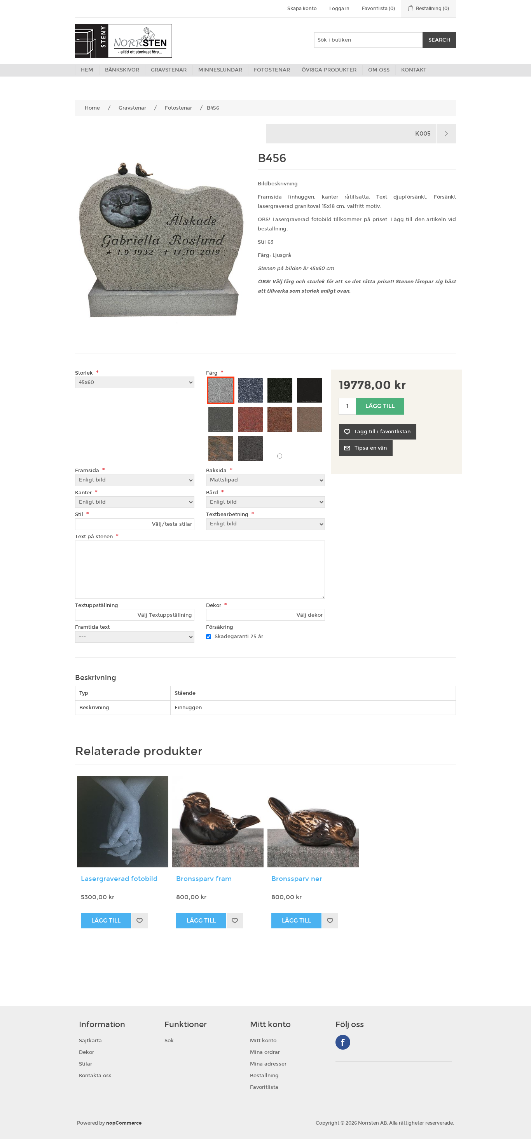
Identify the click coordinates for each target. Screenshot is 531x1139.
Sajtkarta (90, 1041)
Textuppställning (96, 605)
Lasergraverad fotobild (119, 879)
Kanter (84, 492)
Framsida (88, 470)
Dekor (214, 605)
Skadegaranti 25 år (239, 636)
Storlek (84, 373)
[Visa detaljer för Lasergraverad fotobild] (122, 821)
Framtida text (92, 627)
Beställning (264, 1076)
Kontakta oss (95, 1076)
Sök (169, 1041)
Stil (80, 514)
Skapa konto (302, 8)
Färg (212, 373)
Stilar (85, 1064)
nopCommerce (123, 1123)
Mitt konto (263, 1041)
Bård (213, 492)
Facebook (342, 1042)
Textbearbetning (228, 514)
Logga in (339, 8)
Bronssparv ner (296, 879)
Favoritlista (264, 1087)
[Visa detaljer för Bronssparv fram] (218, 821)
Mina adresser (268, 1064)
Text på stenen (94, 537)
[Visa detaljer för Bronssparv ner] (313, 821)
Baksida (217, 470)
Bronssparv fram (204, 879)
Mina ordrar (265, 1052)
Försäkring (219, 627)
